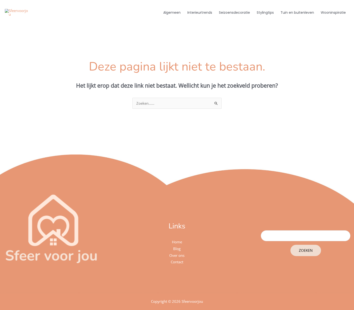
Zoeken (306, 250)
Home (177, 241)
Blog (177, 248)
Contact (177, 261)
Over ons (176, 255)
